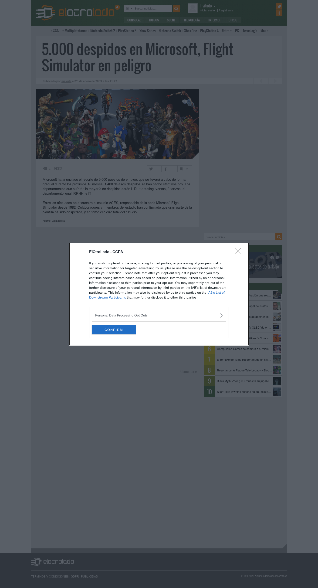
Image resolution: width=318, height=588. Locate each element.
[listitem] (159, 315)
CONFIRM (114, 330)
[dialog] (159, 294)
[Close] (239, 252)
